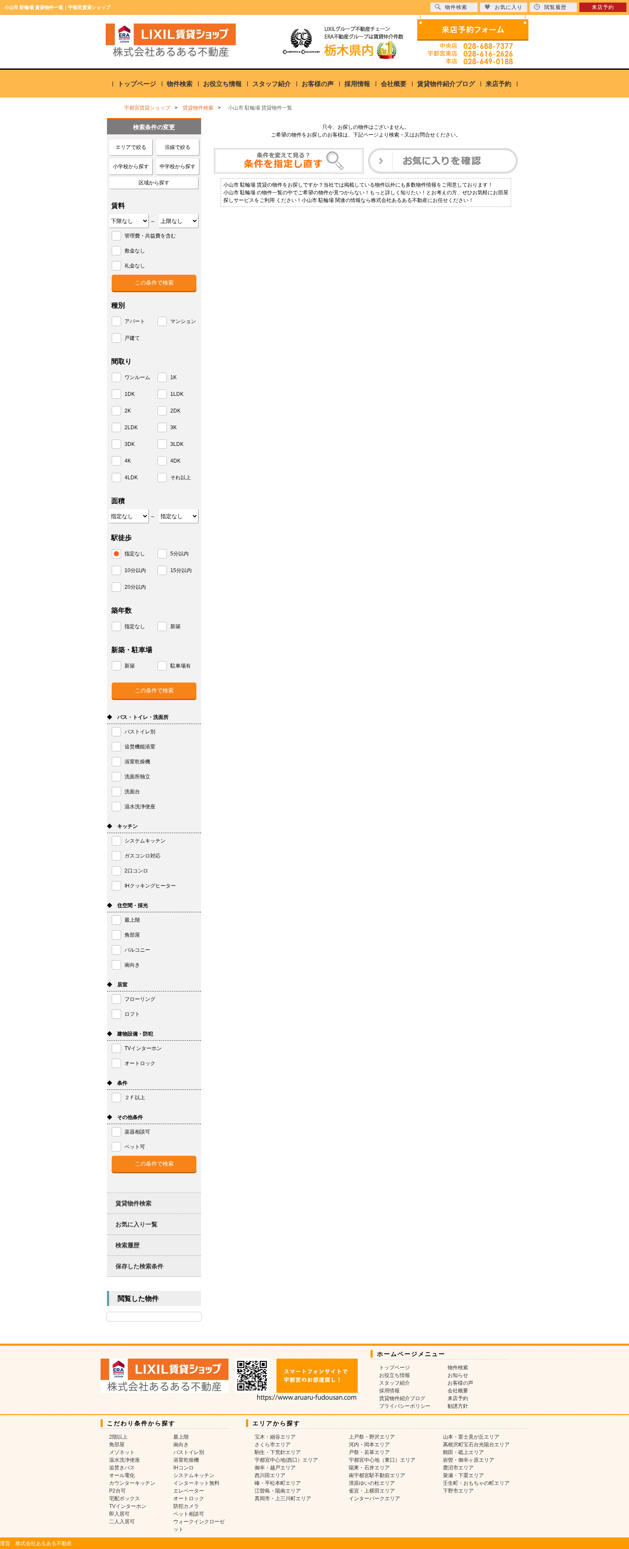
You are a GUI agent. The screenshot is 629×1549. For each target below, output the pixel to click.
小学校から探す (131, 166)
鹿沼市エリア (458, 1468)
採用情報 (357, 83)
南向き (181, 1445)
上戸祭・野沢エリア (372, 1437)
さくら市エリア (273, 1445)
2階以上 (118, 1437)
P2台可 (117, 1491)
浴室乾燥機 (186, 1460)
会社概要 (393, 83)
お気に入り (508, 7)
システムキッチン (193, 1475)
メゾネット (122, 1452)
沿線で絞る (177, 147)
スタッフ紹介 (271, 83)
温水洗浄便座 (124, 1460)
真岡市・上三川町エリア (283, 1499)
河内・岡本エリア (369, 1445)
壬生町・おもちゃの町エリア (476, 1483)
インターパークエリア (374, 1499)
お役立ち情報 (222, 83)
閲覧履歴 (555, 7)
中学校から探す (178, 166)
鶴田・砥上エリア (463, 1452)
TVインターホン (127, 1506)
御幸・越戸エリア (275, 1468)
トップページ (137, 83)
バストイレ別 (188, 1452)
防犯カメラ (186, 1506)
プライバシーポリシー (404, 1406)
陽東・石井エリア (369, 1468)
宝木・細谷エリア (275, 1437)
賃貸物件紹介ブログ (446, 83)
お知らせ (458, 1375)
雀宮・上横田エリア (372, 1491)
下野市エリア (458, 1491)
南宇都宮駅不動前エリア (377, 1475)
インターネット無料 (196, 1483)
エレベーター (188, 1491)
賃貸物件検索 (133, 1203)
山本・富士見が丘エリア (471, 1437)
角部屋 (117, 1445)
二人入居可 (122, 1522)
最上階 (181, 1437)
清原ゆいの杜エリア (372, 1483)
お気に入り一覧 (136, 1224)
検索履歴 (127, 1245)
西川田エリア (270, 1475)
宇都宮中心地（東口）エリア (382, 1460)
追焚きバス (122, 1468)
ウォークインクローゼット (199, 1525)
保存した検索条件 (139, 1266)
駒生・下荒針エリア (278, 1452)
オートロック (188, 1499)
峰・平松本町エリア (278, 1483)
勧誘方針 (458, 1406)
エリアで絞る (131, 147)
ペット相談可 (188, 1514)
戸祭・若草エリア (369, 1452)
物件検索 (180, 83)
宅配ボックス (124, 1499)
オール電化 (122, 1475)
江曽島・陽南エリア (278, 1491)
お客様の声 (318, 83)
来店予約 (498, 83)
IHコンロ (183, 1468)
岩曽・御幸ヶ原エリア (468, 1460)
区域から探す (154, 183)
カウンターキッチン (132, 1483)
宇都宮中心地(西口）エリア (286, 1460)
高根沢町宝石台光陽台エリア (476, 1445)
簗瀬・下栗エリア (463, 1475)
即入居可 (119, 1514)
